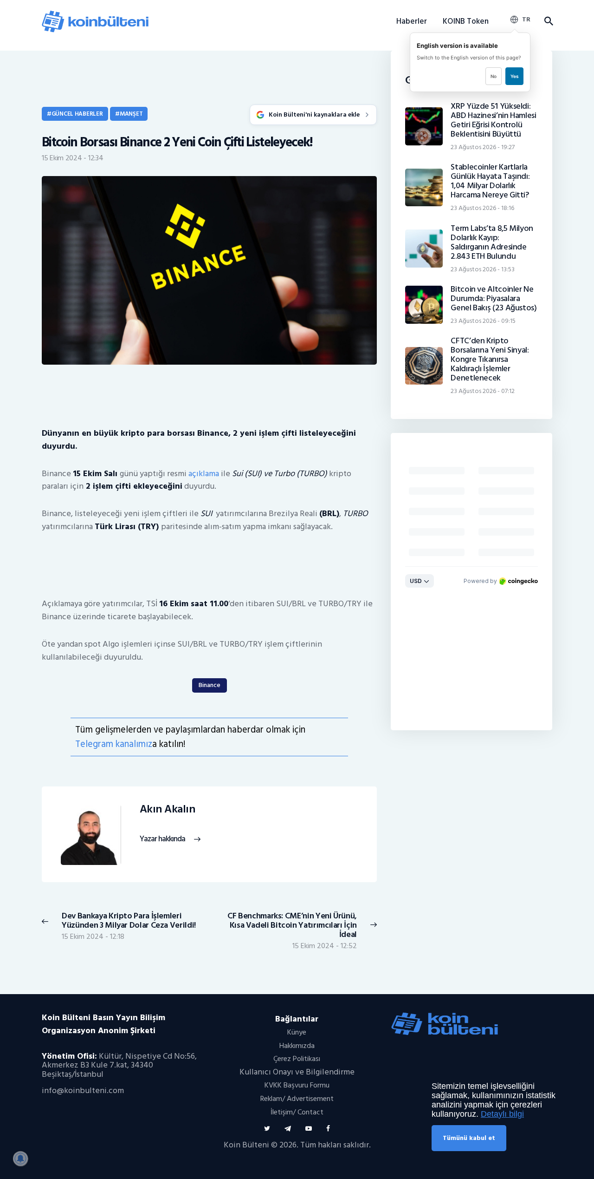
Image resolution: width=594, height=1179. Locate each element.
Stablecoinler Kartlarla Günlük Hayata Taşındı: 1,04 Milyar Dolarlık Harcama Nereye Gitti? (490, 181)
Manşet (131, 114)
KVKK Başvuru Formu (297, 1085)
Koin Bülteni (246, 1145)
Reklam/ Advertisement (297, 1099)
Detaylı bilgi (502, 1114)
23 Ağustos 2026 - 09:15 (483, 320)
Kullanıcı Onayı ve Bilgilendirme (297, 1072)
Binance (209, 685)
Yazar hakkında (162, 839)
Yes (514, 76)
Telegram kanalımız (113, 744)
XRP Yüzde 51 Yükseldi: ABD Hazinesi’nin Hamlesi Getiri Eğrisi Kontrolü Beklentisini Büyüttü (493, 120)
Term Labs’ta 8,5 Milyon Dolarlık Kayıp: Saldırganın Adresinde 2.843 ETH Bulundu (492, 242)
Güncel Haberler (77, 114)
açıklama (204, 473)
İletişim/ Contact (297, 1112)
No (494, 76)
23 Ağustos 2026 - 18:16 (482, 208)
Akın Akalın (167, 809)
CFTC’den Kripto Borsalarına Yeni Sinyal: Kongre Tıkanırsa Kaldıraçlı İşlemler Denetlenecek (490, 359)
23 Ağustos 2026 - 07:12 (483, 391)
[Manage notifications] (20, 1158)
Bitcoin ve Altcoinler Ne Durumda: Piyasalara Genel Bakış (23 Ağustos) (493, 299)
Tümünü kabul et (469, 1138)
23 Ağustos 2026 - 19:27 (483, 147)
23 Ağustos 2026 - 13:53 (483, 269)
